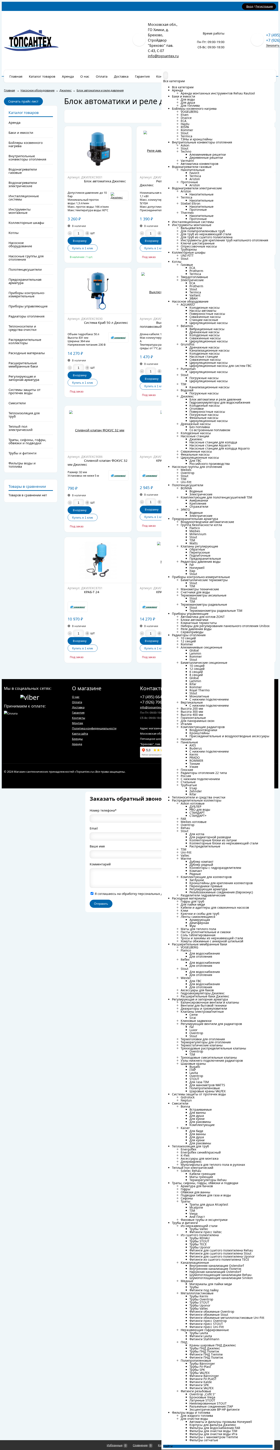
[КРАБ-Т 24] (98, 560)
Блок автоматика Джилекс (105, 181)
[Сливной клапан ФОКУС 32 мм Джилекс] (98, 428)
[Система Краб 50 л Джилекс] (98, 290)
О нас (75, 697)
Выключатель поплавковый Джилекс (159, 324)
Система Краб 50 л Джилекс (106, 322)
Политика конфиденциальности (94, 728)
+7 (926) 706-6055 (156, 702)
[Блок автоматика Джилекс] (98, 149)
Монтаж (77, 723)
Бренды (77, 739)
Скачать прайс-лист (23, 101)
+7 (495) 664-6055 (156, 697)
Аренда (77, 744)
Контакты (78, 718)
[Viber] (29, 696)
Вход (249, 6)
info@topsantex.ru (163, 56)
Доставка (78, 707)
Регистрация (264, 6)
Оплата (77, 702)
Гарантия (78, 713)
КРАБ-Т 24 (91, 592)
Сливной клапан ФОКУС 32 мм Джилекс (98, 462)
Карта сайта (80, 733)
